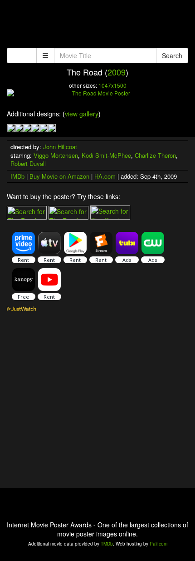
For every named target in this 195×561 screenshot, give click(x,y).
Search (172, 55)
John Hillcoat (60, 146)
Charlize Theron (155, 155)
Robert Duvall (28, 163)
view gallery (81, 113)
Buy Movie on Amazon (59, 176)
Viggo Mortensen (56, 155)
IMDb (17, 176)
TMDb (107, 544)
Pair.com (158, 544)
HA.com (105, 176)
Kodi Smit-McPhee (106, 155)
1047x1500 (112, 85)
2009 (116, 72)
